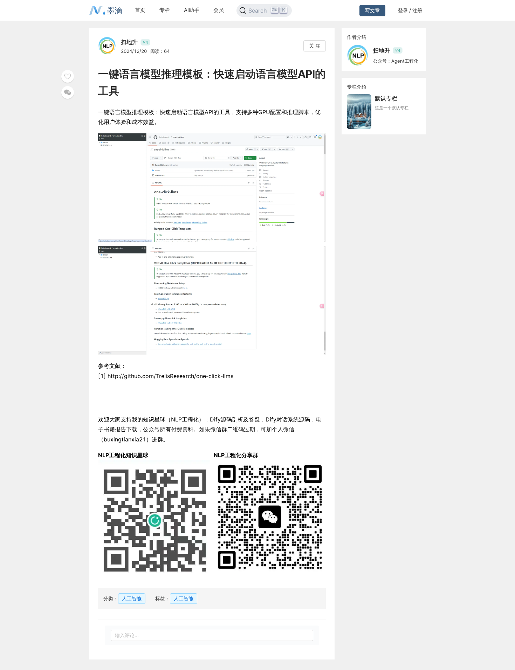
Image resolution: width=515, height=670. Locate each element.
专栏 (164, 10)
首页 (140, 10)
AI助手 (191, 10)
